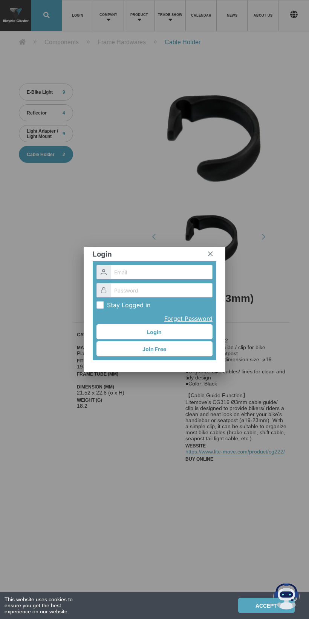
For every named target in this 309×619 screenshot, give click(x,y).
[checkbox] (100, 305)
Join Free (154, 349)
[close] (210, 254)
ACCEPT (266, 605)
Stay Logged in (128, 305)
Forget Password (188, 318)
